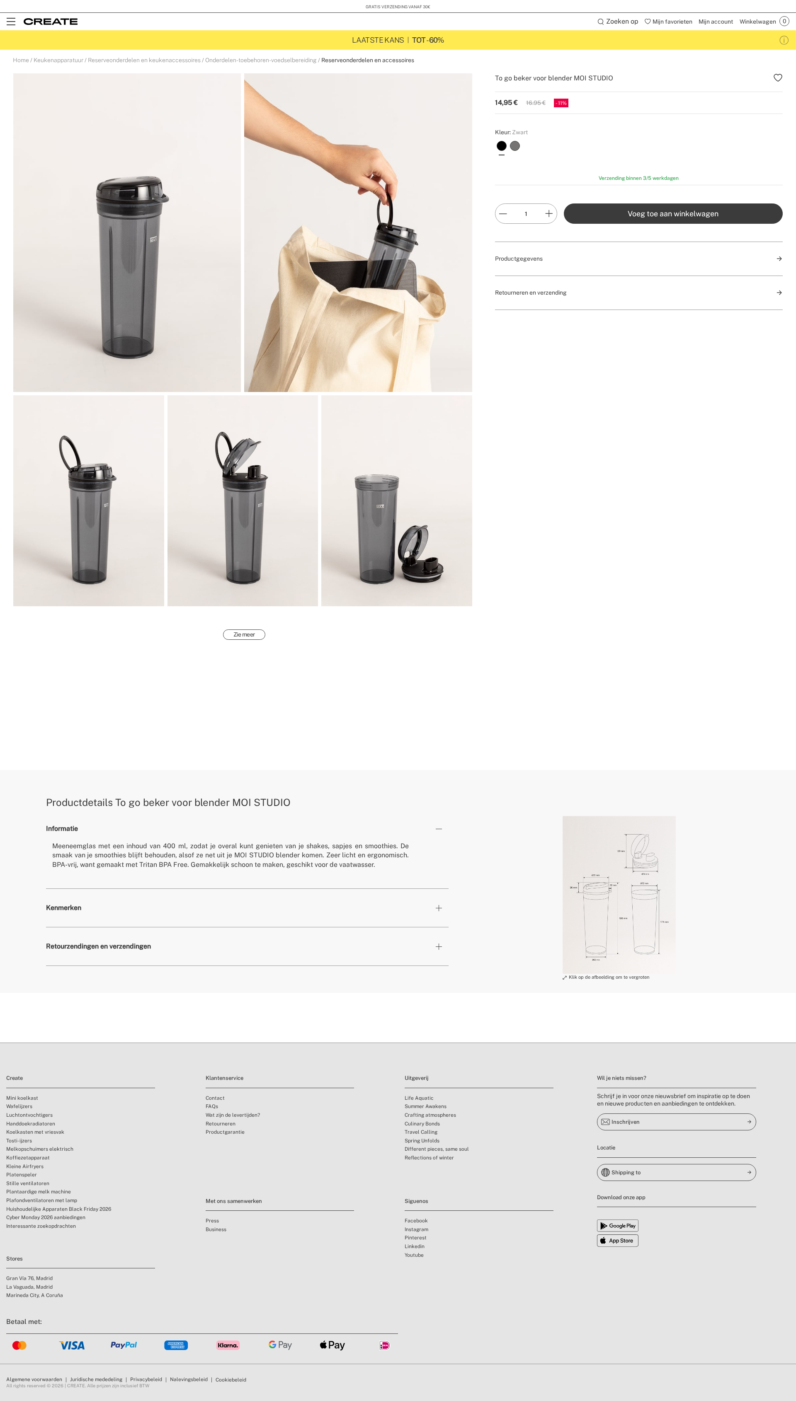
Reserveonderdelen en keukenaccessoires (144, 60)
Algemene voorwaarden (34, 1379)
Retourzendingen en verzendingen (98, 946)
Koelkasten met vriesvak (35, 1132)
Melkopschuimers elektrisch (39, 1149)
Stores (14, 1259)
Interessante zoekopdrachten (41, 1226)
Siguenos (416, 1201)
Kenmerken (63, 908)
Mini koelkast (22, 1098)
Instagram (416, 1229)
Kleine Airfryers (25, 1166)
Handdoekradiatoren (30, 1124)
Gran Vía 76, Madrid (29, 1278)
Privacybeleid (146, 1379)
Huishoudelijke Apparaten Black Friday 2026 (58, 1209)
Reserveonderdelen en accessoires (367, 60)
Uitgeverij (417, 1078)
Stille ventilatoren (27, 1183)
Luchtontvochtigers (29, 1115)
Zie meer (244, 634)
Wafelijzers (19, 1106)
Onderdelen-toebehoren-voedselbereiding (261, 60)
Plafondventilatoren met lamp (41, 1200)
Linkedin (415, 1246)
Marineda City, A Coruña (34, 1295)
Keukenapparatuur (58, 60)
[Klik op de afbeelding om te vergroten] (619, 895)
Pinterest (416, 1238)
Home (21, 60)
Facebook (416, 1221)
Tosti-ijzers (19, 1141)
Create (14, 1078)
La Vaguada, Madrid (29, 1287)
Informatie (62, 828)
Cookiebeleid (231, 1380)
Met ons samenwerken (234, 1201)
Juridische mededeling (96, 1379)
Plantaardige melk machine (38, 1192)
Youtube (414, 1255)
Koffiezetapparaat (28, 1158)
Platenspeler (21, 1175)
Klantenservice (224, 1078)
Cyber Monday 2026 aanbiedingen (45, 1217)
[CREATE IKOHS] (51, 21)
